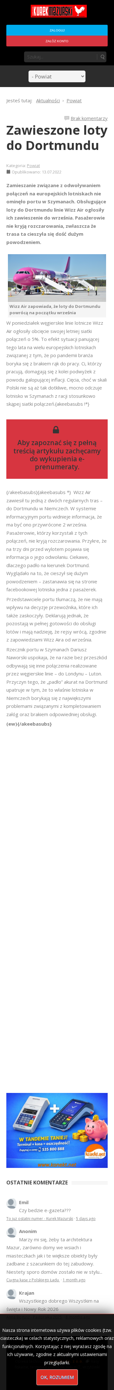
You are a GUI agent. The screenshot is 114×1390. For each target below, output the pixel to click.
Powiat (33, 165)
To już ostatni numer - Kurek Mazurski (39, 1218)
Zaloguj (57, 30)
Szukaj (102, 56)
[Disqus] (57, 817)
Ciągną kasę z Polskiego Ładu (33, 1280)
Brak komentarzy (89, 118)
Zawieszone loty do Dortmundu (57, 137)
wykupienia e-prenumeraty (60, 462)
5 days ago (86, 1218)
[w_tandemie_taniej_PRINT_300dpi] (57, 1130)
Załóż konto (57, 41)
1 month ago (74, 1280)
